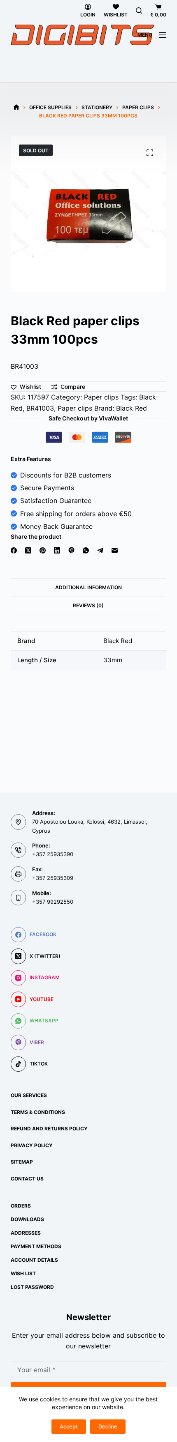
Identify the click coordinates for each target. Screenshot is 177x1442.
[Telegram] (100, 550)
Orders (21, 1206)
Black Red (131, 408)
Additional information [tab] (88, 587)
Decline (107, 1426)
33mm (112, 660)
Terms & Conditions (38, 1112)
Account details (34, 1260)
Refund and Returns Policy (49, 1128)
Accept (69, 1426)
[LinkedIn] (57, 550)
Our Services (29, 1095)
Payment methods (36, 1246)
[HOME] (16, 107)
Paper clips (101, 397)
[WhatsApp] (86, 550)
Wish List (23, 1273)
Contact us (27, 1179)
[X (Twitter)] (28, 550)
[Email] (115, 550)
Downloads (27, 1219)
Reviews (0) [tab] (88, 605)
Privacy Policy (32, 1145)
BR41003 (40, 408)
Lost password (32, 1287)
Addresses (26, 1233)
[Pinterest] (43, 550)
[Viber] (71, 550)
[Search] (139, 10)
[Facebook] (14, 550)
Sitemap (22, 1162)
